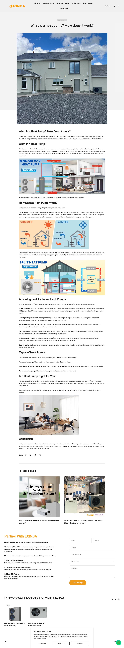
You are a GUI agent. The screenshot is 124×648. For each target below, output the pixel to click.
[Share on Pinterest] (35, 455)
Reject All (80, 643)
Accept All (61, 643)
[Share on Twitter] (30, 455)
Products (47, 3)
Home (37, 3)
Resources (88, 3)
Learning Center (62, 20)
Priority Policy (41, 638)
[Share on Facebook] (26, 455)
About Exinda (62, 3)
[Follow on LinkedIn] (5, 641)
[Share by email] (40, 455)
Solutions (76, 3)
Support (64, 8)
